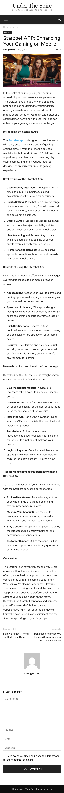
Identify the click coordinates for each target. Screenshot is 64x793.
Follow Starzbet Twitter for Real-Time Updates (16, 635)
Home (6, 27)
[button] (5, 19)
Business (16, 27)
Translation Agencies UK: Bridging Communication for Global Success (47, 637)
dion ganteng (9, 49)
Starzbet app (16, 140)
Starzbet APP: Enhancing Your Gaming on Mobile (31, 41)
